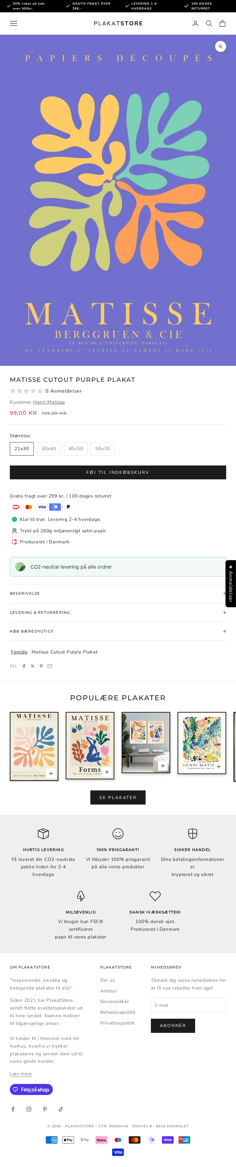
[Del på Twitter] (32, 666)
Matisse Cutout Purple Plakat (65, 652)
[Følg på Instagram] (29, 1109)
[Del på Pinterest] (41, 666)
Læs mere (21, 1074)
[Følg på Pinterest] (45, 1109)
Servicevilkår (114, 1001)
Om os (107, 980)
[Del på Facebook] (24, 666)
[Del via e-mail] (49, 666)
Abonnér (173, 1026)
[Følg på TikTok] (61, 1109)
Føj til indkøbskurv (117, 472)
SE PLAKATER (118, 798)
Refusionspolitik (118, 1012)
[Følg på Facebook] (13, 1109)
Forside (19, 652)
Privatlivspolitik (117, 1023)
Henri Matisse (49, 402)
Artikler (108, 991)
